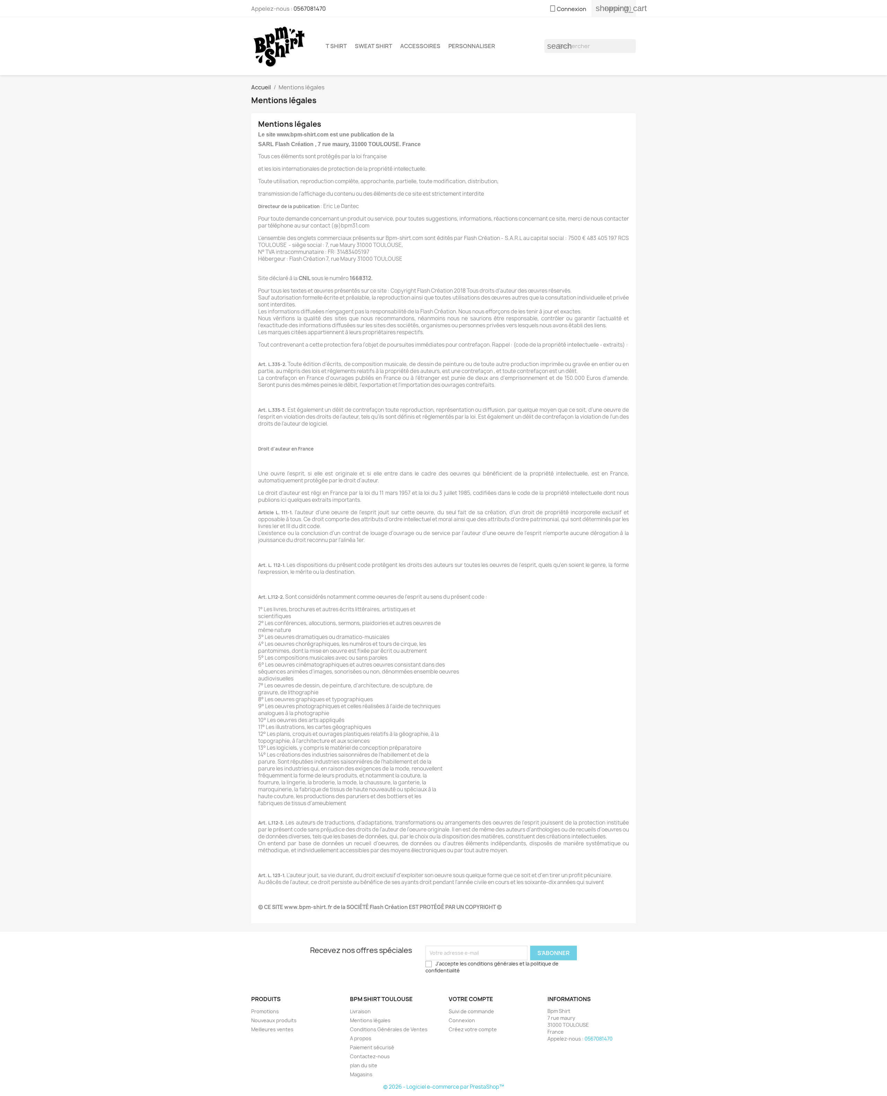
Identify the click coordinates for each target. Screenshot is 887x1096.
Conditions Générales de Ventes (389, 1029)
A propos (360, 1038)
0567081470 (309, 8)
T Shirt (336, 46)
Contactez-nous (370, 1056)
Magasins (361, 1074)
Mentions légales (370, 1020)
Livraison (360, 1011)
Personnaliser (471, 46)
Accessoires (420, 46)
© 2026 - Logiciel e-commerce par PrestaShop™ (443, 1086)
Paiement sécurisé (372, 1047)
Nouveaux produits (274, 1020)
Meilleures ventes (272, 1029)
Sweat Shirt (373, 46)
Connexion (462, 1020)
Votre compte (471, 999)
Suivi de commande (471, 1011)
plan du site (363, 1065)
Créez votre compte (473, 1029)
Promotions (265, 1011)
